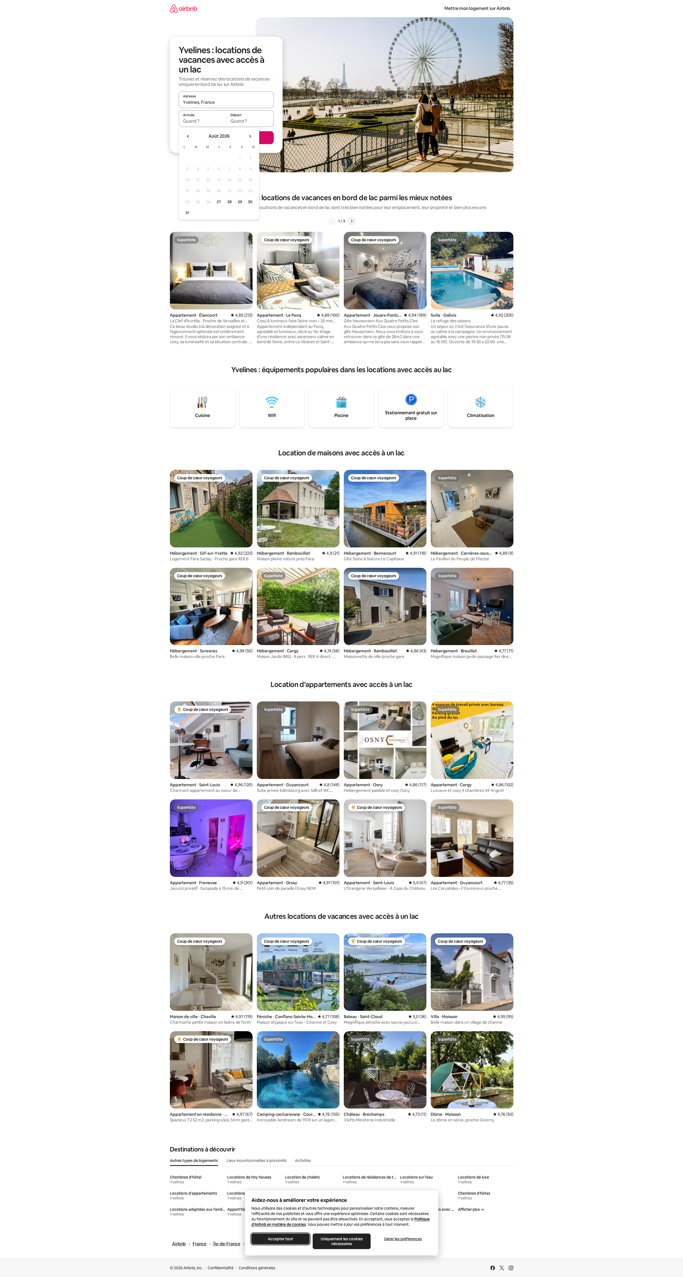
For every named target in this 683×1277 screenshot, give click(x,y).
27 (219, 201)
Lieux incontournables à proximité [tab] (256, 1160)
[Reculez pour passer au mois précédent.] (188, 136)
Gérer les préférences (403, 1238)
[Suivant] (351, 221)
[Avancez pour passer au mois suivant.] (249, 136)
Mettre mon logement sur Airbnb (477, 8)
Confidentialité (220, 1267)
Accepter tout (280, 1238)
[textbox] (202, 121)
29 (240, 201)
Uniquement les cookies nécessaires (341, 1241)
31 (187, 212)
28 (229, 201)
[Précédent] (331, 221)
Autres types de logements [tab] (194, 1160)
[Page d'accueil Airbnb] (183, 8)
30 (250, 201)
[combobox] (226, 102)
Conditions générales (257, 1267)
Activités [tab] (303, 1160)
